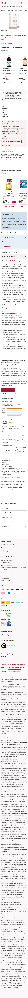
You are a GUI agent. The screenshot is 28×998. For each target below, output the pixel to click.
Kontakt (22, 667)
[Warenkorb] (22, 3)
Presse (14, 664)
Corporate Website (6, 664)
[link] (3, 623)
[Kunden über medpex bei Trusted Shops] (9, 646)
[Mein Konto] (18, 3)
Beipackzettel (7, 246)
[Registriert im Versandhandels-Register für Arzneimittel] (8, 615)
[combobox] (14, 6)
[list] (14, 21)
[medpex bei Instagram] (5, 635)
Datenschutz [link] (4, 667)
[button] (12, 141)
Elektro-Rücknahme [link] (14, 667)
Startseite (3, 10)
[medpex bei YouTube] (8, 635)
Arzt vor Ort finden (6, 145)
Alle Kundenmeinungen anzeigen (9, 393)
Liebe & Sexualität (18, 10)
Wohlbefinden (10, 10)
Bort (3, 112)
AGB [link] (18, 664)
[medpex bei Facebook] (2, 635)
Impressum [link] (4, 671)
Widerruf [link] (22, 664)
